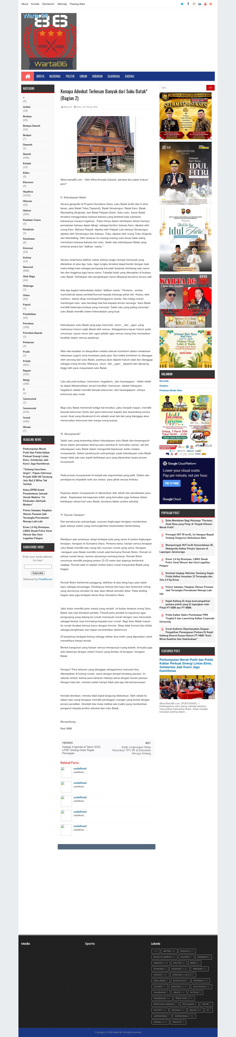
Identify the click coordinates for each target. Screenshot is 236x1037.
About (24, 3)
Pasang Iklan (77, 3)
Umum (83, 76)
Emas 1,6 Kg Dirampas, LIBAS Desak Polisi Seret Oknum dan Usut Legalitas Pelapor (37, 533)
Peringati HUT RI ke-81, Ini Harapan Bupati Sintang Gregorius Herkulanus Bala (190, 536)
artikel (26, 107)
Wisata (27, 427)
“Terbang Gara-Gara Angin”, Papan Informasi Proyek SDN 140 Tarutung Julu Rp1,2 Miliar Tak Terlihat (37, 477)
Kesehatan (29, 238)
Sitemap (62, 3)
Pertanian (28, 342)
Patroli (27, 304)
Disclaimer (48, 3)
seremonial (29, 408)
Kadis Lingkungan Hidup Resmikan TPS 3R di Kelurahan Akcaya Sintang (131, 750)
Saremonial (29, 398)
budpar (27, 135)
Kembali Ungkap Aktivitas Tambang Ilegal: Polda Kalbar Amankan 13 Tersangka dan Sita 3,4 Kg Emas (186, 576)
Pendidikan (29, 314)
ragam (27, 370)
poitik (26, 351)
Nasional (55, 76)
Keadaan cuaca (32, 220)
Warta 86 (35, 15)
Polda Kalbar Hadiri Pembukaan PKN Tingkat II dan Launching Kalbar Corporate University (186, 618)
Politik (70, 76)
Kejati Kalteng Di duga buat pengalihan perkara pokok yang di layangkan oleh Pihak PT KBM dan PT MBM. (184, 604)
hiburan (27, 201)
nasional (28, 267)
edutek (27, 163)
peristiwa (28, 323)
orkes (26, 295)
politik (26, 361)
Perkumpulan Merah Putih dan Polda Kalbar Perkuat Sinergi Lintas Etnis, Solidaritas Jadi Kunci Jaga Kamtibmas (36, 456)
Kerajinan (28, 229)
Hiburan (97, 76)
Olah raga (29, 276)
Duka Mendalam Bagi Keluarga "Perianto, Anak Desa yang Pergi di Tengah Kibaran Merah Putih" (186, 524)
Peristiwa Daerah (32, 333)
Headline (28, 191)
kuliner (27, 257)
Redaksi (163, 386)
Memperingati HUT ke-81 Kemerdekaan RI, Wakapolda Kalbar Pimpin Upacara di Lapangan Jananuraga (186, 548)
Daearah (27, 144)
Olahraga (114, 76)
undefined (80, 768)
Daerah (129, 76)
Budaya (27, 116)
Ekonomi (28, 182)
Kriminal (28, 248)
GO (210, 87)
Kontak (35, 3)
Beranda (164, 381)
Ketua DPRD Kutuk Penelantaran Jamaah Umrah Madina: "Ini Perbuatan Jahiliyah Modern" (35, 497)
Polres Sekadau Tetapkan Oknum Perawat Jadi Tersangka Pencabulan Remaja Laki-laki (37, 516)
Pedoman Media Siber (170, 390)
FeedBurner (46, 579)
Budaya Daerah (31, 125)
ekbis (26, 173)
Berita (40, 76)
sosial (26, 417)
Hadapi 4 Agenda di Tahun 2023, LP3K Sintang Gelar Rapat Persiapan (81, 750)
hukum (27, 210)
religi (26, 380)
